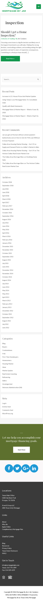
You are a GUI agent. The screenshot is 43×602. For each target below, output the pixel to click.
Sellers (4, 381)
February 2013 (7, 304)
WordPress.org (7, 413)
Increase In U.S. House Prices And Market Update (19, 96)
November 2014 (7, 273)
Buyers (4, 347)
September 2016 (7, 216)
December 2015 (7, 246)
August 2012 (6, 321)
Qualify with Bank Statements (12, 106)
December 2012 (7, 311)
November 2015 (7, 250)
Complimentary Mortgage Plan (12, 529)
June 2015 (5, 267)
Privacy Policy (6, 548)
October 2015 (7, 253)
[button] (21, 450)
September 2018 (7, 185)
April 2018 (5, 196)
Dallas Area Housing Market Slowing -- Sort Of (18, 144)
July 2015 (5, 263)
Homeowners (6, 360)
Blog (3, 343)
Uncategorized (7, 384)
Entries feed (6, 407)
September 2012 (7, 317)
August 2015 (6, 260)
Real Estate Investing (9, 374)
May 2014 (5, 290)
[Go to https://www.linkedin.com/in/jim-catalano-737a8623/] (34, 468)
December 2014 (7, 270)
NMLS (4, 553)
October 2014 (7, 277)
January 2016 (6, 243)
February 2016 (7, 240)
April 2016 (5, 233)
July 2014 (5, 284)
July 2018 (5, 189)
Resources (5, 546)
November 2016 (7, 209)
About (4, 522)
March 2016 (6, 236)
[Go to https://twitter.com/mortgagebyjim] (17, 468)
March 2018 (6, 199)
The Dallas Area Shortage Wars (13, 157)
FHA (3, 354)
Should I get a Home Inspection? (14, 33)
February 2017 (7, 206)
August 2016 (6, 219)
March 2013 (6, 300)
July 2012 (5, 324)
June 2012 (5, 328)
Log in (4, 403)
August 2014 (6, 280)
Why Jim (5, 524)
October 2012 (7, 314)
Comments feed (7, 410)
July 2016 (5, 223)
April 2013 (5, 297)
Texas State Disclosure (10, 551)
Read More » (10, 59)
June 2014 (5, 287)
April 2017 (5, 202)
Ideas (4, 367)
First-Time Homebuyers (10, 357)
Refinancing (6, 377)
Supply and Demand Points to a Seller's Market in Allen (20, 147)
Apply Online (6, 527)
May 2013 (5, 294)
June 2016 (5, 226)
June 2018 (5, 192)
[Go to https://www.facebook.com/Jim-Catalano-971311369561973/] (9, 468)
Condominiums (7, 350)
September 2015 (7, 257)
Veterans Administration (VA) (12, 387)
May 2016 (5, 229)
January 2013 (6, 307)
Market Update (7, 370)
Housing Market (7, 364)
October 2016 (7, 213)
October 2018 (7, 182)
